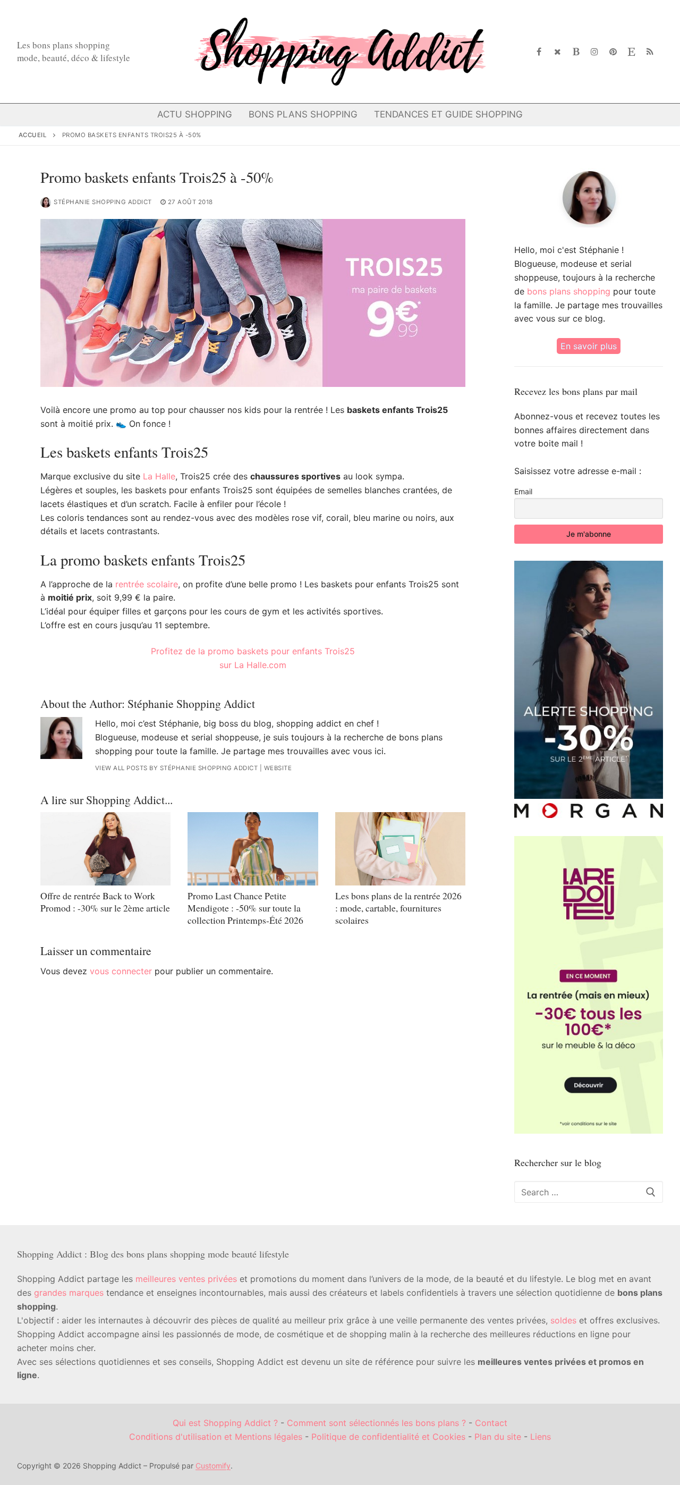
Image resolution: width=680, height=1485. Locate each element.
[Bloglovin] (576, 52)
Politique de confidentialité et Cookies (388, 1436)
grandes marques (69, 1292)
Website (278, 768)
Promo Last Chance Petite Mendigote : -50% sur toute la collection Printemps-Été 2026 (245, 907)
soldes (563, 1320)
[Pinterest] (613, 52)
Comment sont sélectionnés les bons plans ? (376, 1423)
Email (523, 491)
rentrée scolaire (146, 584)
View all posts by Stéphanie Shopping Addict (176, 768)
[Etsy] (631, 52)
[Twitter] (557, 52)
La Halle (159, 476)
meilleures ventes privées (186, 1278)
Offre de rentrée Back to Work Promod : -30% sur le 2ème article (105, 901)
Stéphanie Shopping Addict (103, 202)
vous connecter (121, 971)
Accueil (33, 135)
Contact (491, 1423)
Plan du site (497, 1436)
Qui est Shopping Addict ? (225, 1423)
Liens (540, 1436)
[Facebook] (539, 52)
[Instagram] (594, 52)
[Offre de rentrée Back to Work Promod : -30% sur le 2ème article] (105, 848)
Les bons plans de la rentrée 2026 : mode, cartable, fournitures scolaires (398, 907)
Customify (213, 1465)
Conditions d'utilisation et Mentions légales (215, 1436)
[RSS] (650, 52)
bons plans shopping (568, 291)
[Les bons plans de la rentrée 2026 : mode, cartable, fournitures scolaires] (400, 848)
